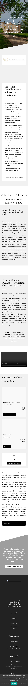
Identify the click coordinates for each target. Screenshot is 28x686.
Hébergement (14, 623)
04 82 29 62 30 (15, 11)
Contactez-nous (14, 567)
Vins (14, 628)
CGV (14, 643)
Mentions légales (14, 646)
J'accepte (14, 683)
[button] (14, 360)
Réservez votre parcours (14, 177)
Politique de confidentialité (14, 648)
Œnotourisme (14, 626)
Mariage (14, 621)
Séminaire (14, 618)
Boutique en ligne (14, 641)
